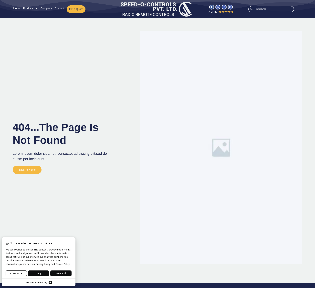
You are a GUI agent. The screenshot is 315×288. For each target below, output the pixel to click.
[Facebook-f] (211, 7)
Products (28, 8)
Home (16, 8)
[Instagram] (224, 7)
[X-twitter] (217, 7)
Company (46, 8)
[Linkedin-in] (230, 7)
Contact (59, 8)
